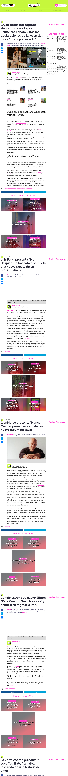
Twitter (35, 191)
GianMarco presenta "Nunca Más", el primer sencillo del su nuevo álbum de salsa (12, 368)
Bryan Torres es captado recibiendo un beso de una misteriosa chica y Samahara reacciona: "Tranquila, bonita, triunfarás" (34, 103)
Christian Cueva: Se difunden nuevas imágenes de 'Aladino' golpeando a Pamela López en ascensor (62, 65)
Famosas (7, 10)
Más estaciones (43, 0)
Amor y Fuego (22, 188)
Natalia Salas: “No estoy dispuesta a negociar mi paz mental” (35, 242)
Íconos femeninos (8, 22)
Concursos (39, 10)
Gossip (8, 98)
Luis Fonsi (9, 274)
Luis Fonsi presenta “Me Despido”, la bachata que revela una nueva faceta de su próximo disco (12, 705)
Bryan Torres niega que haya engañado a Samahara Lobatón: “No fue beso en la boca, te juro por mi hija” (34, 91)
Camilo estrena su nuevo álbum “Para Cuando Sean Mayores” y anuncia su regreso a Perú (34, 368)
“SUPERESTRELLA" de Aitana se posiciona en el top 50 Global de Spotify (23, 223)
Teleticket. (24, 612)
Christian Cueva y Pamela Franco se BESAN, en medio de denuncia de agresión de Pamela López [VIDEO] (62, 51)
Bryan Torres (16, 188)
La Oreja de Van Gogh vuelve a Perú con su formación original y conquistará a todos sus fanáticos (12, 405)
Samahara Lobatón (17, 77)
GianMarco (7, 526)
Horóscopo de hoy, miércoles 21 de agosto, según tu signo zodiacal (62, 58)
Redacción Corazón (16, 72)
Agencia (27, 188)
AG (31, 188)
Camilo (9, 609)
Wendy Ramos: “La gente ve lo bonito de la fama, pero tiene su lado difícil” (12, 242)
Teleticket (11, 685)
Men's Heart (9, 86)
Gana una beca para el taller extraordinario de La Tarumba (34, 405)
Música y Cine (7, 256)
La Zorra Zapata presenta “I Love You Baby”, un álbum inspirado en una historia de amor (12, 205)
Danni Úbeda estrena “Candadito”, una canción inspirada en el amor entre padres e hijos (23, 386)
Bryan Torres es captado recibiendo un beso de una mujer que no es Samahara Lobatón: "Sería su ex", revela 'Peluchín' (13, 103)
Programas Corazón (57, 10)
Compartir (13, 191)
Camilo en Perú (12, 688)
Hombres (22, 10)
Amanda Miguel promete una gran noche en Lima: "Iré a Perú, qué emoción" (34, 580)
